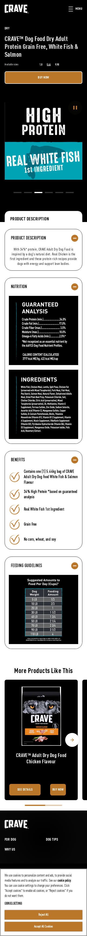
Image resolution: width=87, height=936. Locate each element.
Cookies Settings (13, 903)
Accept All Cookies (43, 926)
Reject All (43, 914)
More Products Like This (43, 671)
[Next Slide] (72, 740)
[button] (77, 9)
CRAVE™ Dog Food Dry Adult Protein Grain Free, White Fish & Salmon (41, 47)
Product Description (29, 219)
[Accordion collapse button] (74, 238)
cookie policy (64, 880)
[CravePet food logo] (17, 824)
